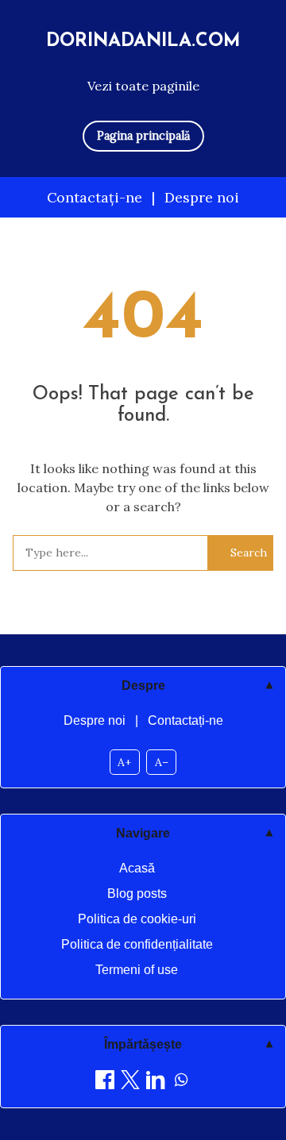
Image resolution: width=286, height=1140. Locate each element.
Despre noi (201, 197)
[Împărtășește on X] (130, 1082)
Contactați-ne (94, 197)
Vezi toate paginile (143, 86)
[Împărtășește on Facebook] (104, 1082)
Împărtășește (143, 1044)
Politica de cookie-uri (137, 919)
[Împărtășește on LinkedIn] (155, 1082)
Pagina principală (143, 136)
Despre (143, 685)
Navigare (143, 833)
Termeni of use (136, 969)
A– (161, 762)
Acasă (137, 868)
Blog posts (137, 893)
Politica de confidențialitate (137, 944)
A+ (124, 762)
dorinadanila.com (143, 42)
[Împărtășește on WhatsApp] (181, 1082)
